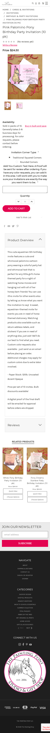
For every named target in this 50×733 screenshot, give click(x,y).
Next (47, 462)
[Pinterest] (17, 226)
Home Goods (25, 621)
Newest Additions (25, 601)
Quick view (13, 491)
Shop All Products (25, 598)
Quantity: (25, 196)
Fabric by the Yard (25, 614)
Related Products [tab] (23, 441)
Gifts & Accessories (25, 624)
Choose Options (13, 497)
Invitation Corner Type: (25, 152)
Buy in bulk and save (35, 126)
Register (29, 575)
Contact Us (25, 572)
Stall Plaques (25, 611)
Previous (3, 462)
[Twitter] (13, 226)
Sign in (20, 575)
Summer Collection (25, 608)
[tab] (25, 240)
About (25, 565)
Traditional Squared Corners (27, 157)
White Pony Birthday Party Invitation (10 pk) (13, 480)
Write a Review (10, 45)
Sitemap (25, 579)
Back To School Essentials (25, 604)
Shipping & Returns (25, 569)
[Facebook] (4, 226)
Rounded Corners (29, 162)
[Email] (9, 226)
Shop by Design (25, 594)
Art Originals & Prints (25, 618)
